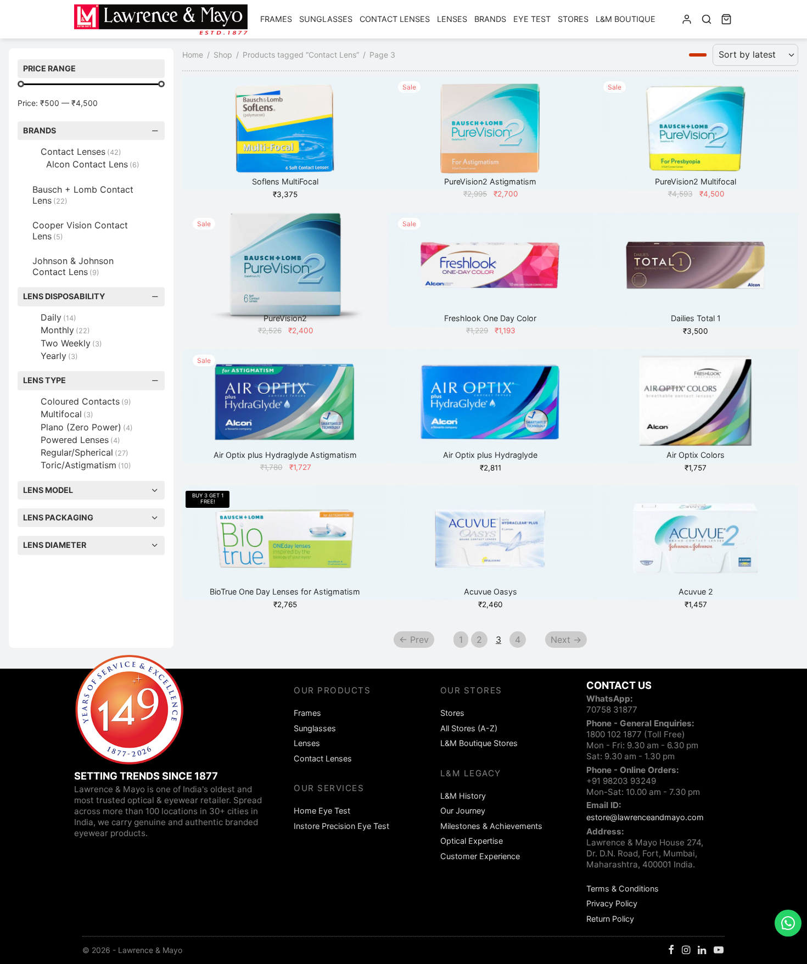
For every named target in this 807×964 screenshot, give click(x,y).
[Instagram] (686, 950)
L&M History (463, 795)
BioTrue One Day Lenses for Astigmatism (285, 591)
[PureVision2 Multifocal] (695, 133)
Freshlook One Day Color (490, 318)
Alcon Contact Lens (92, 164)
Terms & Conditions (622, 888)
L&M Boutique (625, 19)
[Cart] (726, 19)
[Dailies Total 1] (695, 269)
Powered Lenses (80, 439)
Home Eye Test (322, 810)
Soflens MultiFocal (285, 182)
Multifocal (67, 413)
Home (192, 54)
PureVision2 (285, 318)
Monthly (65, 329)
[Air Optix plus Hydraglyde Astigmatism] (285, 406)
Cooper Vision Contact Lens (80, 231)
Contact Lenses (395, 19)
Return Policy (610, 918)
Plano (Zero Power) (87, 427)
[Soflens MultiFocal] (285, 133)
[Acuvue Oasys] (490, 543)
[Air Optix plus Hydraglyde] (490, 406)
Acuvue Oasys (490, 591)
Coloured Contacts (86, 401)
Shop (223, 54)
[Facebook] (671, 950)
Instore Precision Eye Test (341, 826)
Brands (490, 19)
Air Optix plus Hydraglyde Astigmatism (285, 455)
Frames (276, 19)
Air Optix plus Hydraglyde (490, 455)
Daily (58, 317)
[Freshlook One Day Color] (490, 269)
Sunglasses (325, 19)
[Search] (706, 19)
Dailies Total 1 (696, 318)
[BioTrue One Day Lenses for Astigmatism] (285, 543)
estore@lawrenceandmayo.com (645, 817)
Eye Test (532, 19)
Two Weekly (71, 343)
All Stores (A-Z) (468, 728)
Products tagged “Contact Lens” (301, 54)
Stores (573, 19)
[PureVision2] (285, 269)
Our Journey (462, 810)
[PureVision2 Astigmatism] (490, 133)
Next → (566, 639)
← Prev (414, 639)
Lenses (452, 19)
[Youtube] (719, 950)
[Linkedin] (702, 950)
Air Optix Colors (695, 455)
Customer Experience (480, 856)
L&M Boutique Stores (479, 743)
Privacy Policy (611, 903)
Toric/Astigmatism (86, 464)
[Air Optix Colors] (695, 406)
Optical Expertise (471, 840)
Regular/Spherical (84, 452)
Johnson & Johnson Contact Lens (73, 266)
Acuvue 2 (696, 591)
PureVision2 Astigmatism (490, 182)
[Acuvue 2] (695, 543)
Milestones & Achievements (491, 826)
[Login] (686, 19)
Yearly (59, 355)
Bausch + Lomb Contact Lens (82, 195)
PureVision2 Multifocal (695, 182)
